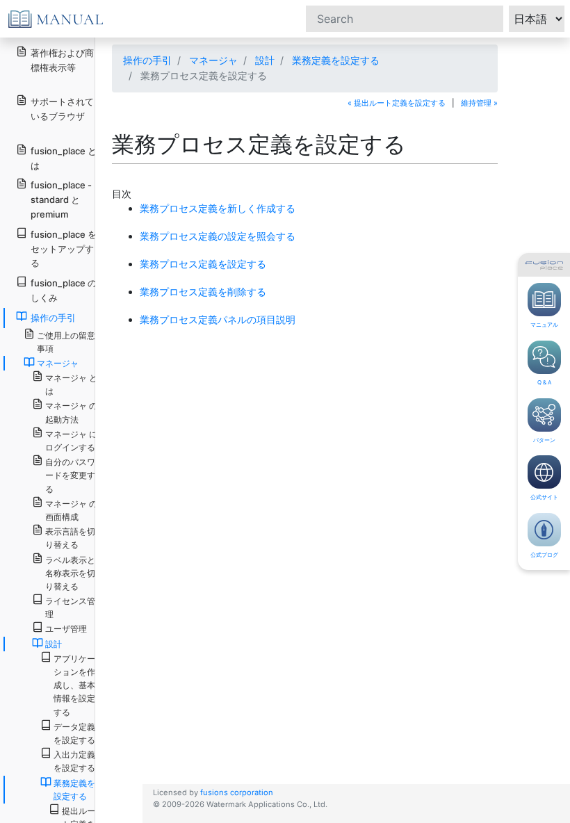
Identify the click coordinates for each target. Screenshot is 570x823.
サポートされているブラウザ (62, 109)
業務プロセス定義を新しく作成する (217, 208)
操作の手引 (147, 60)
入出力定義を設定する (74, 761)
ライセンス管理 (70, 607)
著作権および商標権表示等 (62, 60)
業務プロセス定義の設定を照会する (217, 236)
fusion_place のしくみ (64, 290)
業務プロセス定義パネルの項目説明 (217, 319)
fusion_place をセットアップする (64, 249)
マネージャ (213, 60)
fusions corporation (236, 792)
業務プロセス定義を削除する (203, 292)
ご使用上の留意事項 (66, 342)
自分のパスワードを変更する (70, 475)
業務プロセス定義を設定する (203, 264)
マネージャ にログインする (71, 441)
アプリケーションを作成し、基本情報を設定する (74, 685)
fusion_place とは (64, 158)
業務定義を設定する (336, 60)
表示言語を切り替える (70, 538)
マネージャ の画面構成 (71, 510)
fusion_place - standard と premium (61, 199)
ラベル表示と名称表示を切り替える (70, 573)
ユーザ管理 (66, 629)
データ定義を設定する (74, 733)
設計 (265, 60)
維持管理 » (479, 103)
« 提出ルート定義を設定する (397, 103)
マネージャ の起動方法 (71, 412)
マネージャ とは (71, 384)
